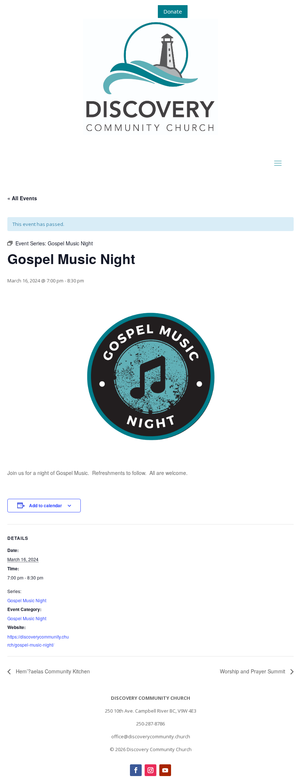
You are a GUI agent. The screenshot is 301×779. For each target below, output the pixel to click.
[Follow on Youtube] (165, 770)
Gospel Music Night (26, 600)
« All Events (22, 198)
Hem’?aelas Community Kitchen (52, 671)
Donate (172, 11)
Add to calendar (45, 505)
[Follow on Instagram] (150, 770)
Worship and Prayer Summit (253, 671)
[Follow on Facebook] (136, 770)
